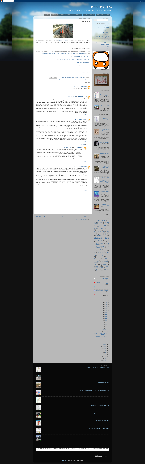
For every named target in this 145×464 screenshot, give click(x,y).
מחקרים (101, 243)
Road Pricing (105, 278)
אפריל (104, 356)
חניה (101, 234)
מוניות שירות (98, 241)
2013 (106, 328)
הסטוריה (98, 230)
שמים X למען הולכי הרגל (83, 62)
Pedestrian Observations (102, 290)
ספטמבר (104, 346)
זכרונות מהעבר (103, 341)
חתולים (105, 235)
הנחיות (105, 230)
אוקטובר (104, 344)
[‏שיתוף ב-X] (53, 78)
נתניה (108, 247)
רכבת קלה (106, 258)
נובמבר (104, 331)
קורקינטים (98, 253)
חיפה (106, 234)
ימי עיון (96, 237)
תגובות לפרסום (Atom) (80, 219)
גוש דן (103, 226)
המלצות (80, 79)
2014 (106, 326)
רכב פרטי (69, 79)
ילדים (101, 237)
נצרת (96, 246)
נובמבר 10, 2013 (72, 96)
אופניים (107, 222)
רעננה (105, 260)
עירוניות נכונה (75, 79)
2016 (106, 322)
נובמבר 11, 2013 (68, 147)
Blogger (64, 460)
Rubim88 (84, 86)
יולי (105, 350)
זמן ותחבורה (104, 339)
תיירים (96, 264)
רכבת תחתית (97, 258)
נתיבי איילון (106, 41)
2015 (106, 324)
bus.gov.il (107, 25)
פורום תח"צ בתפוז (105, 46)
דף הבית (62, 216)
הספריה (86, 14)
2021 (106, 312)
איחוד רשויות (99, 222)
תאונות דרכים (96, 261)
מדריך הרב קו (100, 14)
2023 (106, 308)
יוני (105, 352)
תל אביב (59, 79)
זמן (106, 233)
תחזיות (95, 262)
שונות (101, 260)
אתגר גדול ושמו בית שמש (103, 382)
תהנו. (83, 72)
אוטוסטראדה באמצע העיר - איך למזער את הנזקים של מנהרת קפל (73, 59)
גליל (99, 226)
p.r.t (103, 270)
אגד (108, 220)
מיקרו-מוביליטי (103, 244)
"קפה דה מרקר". (63, 40)
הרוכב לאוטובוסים (101, 6)
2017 (106, 320)
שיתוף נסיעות (105, 261)
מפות (97, 244)
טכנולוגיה (99, 235)
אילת (95, 222)
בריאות (95, 225)
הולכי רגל (85, 79)
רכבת (65, 79)
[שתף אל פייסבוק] (51, 78)
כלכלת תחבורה (98, 238)
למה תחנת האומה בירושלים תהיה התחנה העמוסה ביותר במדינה (94, 390)
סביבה (103, 247)
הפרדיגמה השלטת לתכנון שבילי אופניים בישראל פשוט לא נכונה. (94, 375)
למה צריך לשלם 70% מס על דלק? (101, 413)
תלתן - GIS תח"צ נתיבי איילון (102, 42)
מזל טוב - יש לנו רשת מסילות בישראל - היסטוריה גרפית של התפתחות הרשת (104, 180)
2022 (106, 310)
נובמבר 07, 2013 (78, 86)
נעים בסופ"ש (106, 32)
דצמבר (104, 329)
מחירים (107, 243)
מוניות (104, 241)
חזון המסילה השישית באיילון (105, 167)
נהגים (108, 246)
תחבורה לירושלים (105, 44)
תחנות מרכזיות (103, 264)
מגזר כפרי (100, 240)
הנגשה (95, 228)
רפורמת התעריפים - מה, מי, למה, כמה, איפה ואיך (97, 428)
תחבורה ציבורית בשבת (103, 262)
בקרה (99, 225)
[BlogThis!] (54, 78)
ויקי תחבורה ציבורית (99, 231)
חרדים (95, 234)
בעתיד (105, 225)
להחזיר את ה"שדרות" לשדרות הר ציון (80, 56)
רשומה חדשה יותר (84, 216)
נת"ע (108, 39)
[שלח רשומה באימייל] (58, 77)
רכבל (102, 257)
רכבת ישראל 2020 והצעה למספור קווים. (105, 118)
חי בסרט (47, 14)
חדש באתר (100, 233)
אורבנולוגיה (105, 286)
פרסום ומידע (101, 252)
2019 (106, 316)
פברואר (104, 360)
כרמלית (105, 240)
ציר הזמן (92, 14)
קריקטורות (78, 14)
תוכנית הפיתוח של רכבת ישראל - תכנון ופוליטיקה (104, 94)
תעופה (108, 267)
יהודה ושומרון (106, 237)
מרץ (105, 358)
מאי (105, 354)
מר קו (108, 29)
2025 (106, 304)
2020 (106, 314)
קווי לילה (107, 34)
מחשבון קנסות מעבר (104, 105)
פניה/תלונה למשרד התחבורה (102, 30)
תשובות (83, 144)
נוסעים (102, 246)
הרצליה (107, 231)
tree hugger (98, 270)
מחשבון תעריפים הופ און (103, 27)
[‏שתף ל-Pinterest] (50, 78)
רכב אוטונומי (102, 255)
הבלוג (107, 14)
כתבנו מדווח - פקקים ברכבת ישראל (80, 69)
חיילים (95, 233)
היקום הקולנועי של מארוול (67, 14)
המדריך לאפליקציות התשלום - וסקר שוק (104, 142)
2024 (106, 306)
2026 (106, 302)
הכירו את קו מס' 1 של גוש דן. (102, 420)
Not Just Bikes (104, 294)
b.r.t (101, 269)
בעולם (95, 223)
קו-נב (108, 48)
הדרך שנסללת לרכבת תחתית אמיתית (100, 397)
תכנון (62, 79)
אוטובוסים (101, 220)
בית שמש (101, 223)
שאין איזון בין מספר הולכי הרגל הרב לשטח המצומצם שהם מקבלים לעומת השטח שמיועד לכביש (64, 53)
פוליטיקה (101, 251)
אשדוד (106, 223)
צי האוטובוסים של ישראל (103, 435)
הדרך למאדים (55, 14)
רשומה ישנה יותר (41, 216)
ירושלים (107, 238)
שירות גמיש (96, 260)
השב (86, 91)
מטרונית (95, 243)
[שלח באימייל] (56, 78)
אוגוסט (104, 348)
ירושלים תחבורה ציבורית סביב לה (105, 130)
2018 (106, 318)
